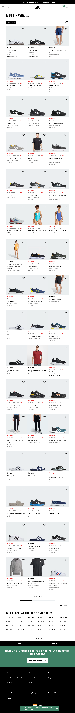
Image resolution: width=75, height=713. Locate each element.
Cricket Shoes (19, 622)
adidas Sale (53, 629)
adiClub (29, 683)
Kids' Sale (63, 625)
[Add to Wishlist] (23, 29)
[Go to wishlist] (7, 7)
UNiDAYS (9, 683)
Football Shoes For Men (41, 622)
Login (19, 643)
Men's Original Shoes (41, 626)
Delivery (9, 673)
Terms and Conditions (55, 693)
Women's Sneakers (31, 626)
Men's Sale (63, 617)
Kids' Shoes (10, 625)
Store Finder (52, 673)
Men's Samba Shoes (40, 630)
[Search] (67, 7)
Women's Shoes (9, 622)
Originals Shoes (31, 618)
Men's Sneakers (31, 622)
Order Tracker (31, 673)
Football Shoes (19, 618)
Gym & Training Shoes (20, 626)
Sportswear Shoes (21, 630)
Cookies (9, 698)
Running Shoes (9, 630)
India (40, 705)
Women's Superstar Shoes (63, 630)
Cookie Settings (11, 693)
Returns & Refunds (33, 678)
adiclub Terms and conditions (15, 678)
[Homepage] (37, 8)
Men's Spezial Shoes (51, 626)
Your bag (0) (53, 643)
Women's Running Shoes (41, 618)
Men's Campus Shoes (52, 618)
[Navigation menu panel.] (3, 7)
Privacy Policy (31, 693)
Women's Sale (63, 622)
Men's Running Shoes (30, 630)
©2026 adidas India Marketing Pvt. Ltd (37, 710)
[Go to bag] (72, 7)
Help (49, 678)
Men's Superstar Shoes (52, 622)
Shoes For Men (9, 618)
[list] (34, 22)
